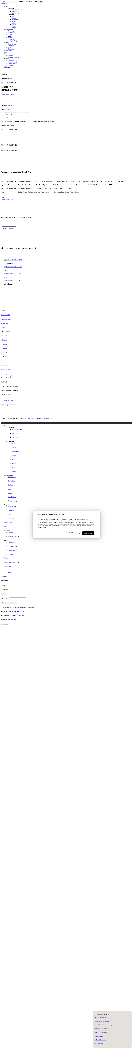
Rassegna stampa (13, 501)
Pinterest (4, 344)
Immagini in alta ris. (13, 536)
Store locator (8, 566)
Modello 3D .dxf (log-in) (101, 1028)
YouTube (4, 348)
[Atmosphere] (13, 260)
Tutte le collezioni (6, 319)
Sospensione (15, 451)
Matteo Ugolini (10, 94)
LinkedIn (4, 352)
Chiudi (6, 576)
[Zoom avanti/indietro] (1, 624)
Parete (13, 459)
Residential (11, 519)
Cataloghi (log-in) (99, 1036)
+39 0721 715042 (8, 400)
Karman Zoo (4, 323)
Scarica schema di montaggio (102, 1021)
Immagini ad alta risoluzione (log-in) (104, 1025)
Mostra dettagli (76, 533)
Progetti (3, 327)
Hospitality (11, 510)
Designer (10, 485)
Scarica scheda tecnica (100, 1017)
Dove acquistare (99, 1043)
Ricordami (6, 589)
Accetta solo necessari (63, 533)
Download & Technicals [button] (104, 1014)
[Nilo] (13, 273)
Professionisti (8, 523)
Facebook (4, 340)
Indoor (13, 443)
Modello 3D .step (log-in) (101, 1032)
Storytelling (11, 481)
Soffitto (14, 455)
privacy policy (70, 525)
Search (40, 1)
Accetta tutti (88, 533)
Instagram (4, 336)
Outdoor (9, 105)
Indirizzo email (5, 580)
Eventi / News (12, 497)
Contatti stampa (5, 369)
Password (3, 585)
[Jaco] (13, 267)
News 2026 (15, 433)
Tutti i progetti (12, 506)
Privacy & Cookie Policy (27, 418)
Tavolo (14, 463)
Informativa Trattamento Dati (44, 418)
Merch (10, 493)
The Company (12, 477)
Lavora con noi (5, 365)
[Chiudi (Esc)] (7, 624)
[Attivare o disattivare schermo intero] (3, 624)
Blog (5, 526)
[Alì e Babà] (13, 280)
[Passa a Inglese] (7, 67)
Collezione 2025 (5, 315)
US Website (8, 572)
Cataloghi (10, 532)
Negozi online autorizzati (11, 562)
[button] (9, 228)
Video (9, 489)
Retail (9, 514)
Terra (8, 109)
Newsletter (11, 554)
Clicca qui (21, 615)
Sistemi (14, 471)
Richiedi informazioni (100, 1040)
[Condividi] (5, 624)
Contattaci (4, 361)
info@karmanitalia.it (10, 405)
